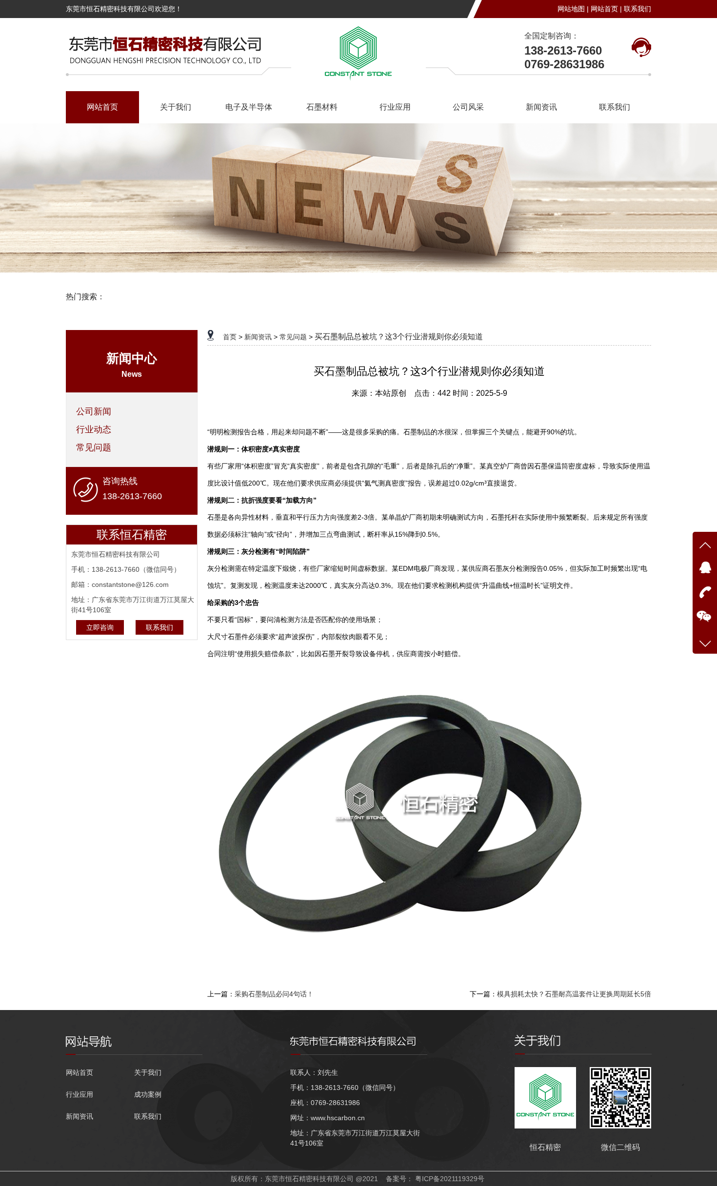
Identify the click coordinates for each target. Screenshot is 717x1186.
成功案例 (147, 1094)
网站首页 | (606, 9)
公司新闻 (93, 411)
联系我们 (637, 9)
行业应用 (395, 107)
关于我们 (175, 107)
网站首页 (102, 107)
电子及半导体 (248, 107)
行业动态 (93, 429)
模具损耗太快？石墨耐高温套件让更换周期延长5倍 (574, 994)
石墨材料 (322, 107)
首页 (230, 337)
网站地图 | (573, 9)
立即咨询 (100, 627)
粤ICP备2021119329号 (449, 1179)
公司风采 (468, 107)
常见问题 (93, 447)
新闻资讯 (541, 107)
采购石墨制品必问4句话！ (274, 994)
